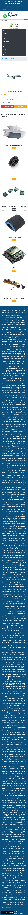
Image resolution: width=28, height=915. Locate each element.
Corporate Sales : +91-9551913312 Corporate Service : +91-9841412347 (14, 2)
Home (3, 58)
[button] (3, 210)
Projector (5, 54)
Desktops (5, 36)
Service (4, 6)
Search (26, 20)
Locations (11, 6)
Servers (4, 38)
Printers (4, 49)
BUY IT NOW (21, 106)
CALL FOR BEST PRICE (7, 106)
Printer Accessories (9, 58)
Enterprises (5, 52)
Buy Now (14, 148)
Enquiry (4, 9)
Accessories (5, 46)
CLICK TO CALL (8, 912)
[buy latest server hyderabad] (16, 911)
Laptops (5, 33)
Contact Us (18, 6)
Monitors (5, 44)
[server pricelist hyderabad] (14, 911)
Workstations (6, 41)
